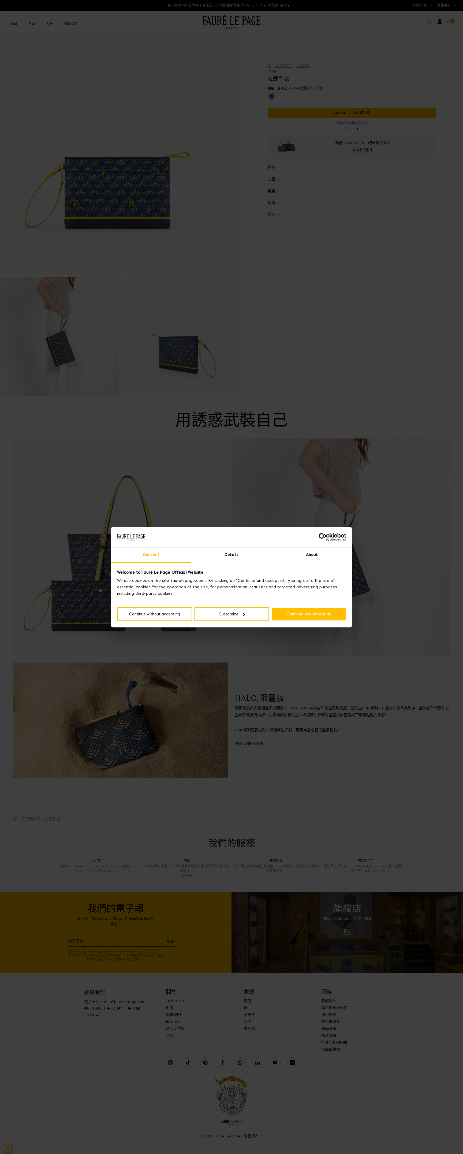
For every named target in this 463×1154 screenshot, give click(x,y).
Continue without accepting (154, 613)
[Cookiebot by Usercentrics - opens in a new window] (322, 537)
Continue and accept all (309, 613)
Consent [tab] (151, 554)
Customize (228, 613)
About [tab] (312, 554)
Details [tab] (231, 554)
